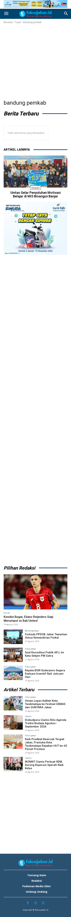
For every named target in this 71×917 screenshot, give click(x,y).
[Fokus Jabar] (35, 14)
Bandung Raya (32, 631)
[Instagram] (36, 903)
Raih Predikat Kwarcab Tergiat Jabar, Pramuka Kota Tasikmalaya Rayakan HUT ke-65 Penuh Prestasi (46, 744)
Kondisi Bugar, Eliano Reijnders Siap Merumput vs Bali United (28, 618)
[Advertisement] (35, 61)
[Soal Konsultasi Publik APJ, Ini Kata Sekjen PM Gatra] (13, 655)
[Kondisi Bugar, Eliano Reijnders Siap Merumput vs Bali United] (35, 592)
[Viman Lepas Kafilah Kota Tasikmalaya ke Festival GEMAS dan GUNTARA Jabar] (13, 703)
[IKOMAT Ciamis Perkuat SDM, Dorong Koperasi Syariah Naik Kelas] (13, 764)
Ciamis (28, 716)
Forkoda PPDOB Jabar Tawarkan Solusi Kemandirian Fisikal (46, 636)
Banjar (35, 187)
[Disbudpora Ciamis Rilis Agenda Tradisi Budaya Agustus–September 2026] (13, 722)
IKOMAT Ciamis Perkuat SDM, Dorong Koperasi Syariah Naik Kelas (44, 765)
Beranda (8, 22)
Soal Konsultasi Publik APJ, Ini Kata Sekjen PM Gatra (44, 654)
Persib (7, 613)
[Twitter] (43, 903)
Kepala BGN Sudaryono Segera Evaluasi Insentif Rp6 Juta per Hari (45, 674)
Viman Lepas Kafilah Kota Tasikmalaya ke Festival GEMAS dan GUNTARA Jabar (45, 704)
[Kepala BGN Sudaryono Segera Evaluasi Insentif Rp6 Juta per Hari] (13, 673)
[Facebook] (28, 903)
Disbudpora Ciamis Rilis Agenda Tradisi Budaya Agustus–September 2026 (45, 723)
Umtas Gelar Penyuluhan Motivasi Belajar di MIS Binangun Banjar (35, 194)
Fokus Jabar (30, 649)
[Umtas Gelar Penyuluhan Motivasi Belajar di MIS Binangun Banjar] (35, 172)
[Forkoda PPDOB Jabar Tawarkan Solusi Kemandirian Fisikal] (13, 637)
